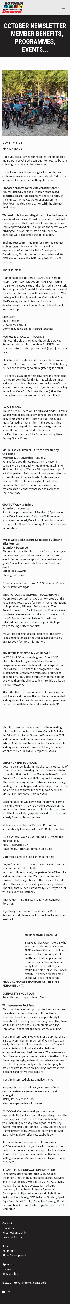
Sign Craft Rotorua (48, 942)
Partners (7, 1269)
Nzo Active (47, 837)
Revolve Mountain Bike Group (25, 434)
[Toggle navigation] (63, 7)
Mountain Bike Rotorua (37, 704)
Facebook (12, 641)
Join (5, 1246)
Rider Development (14, 1255)
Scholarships (10, 1273)
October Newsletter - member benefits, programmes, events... (35, 37)
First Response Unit (14, 1232)
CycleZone (34, 1130)
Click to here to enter (15, 360)
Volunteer (8, 1251)
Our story (8, 1228)
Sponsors (8, 1264)
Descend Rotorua (12, 1237)
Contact (7, 1223)
